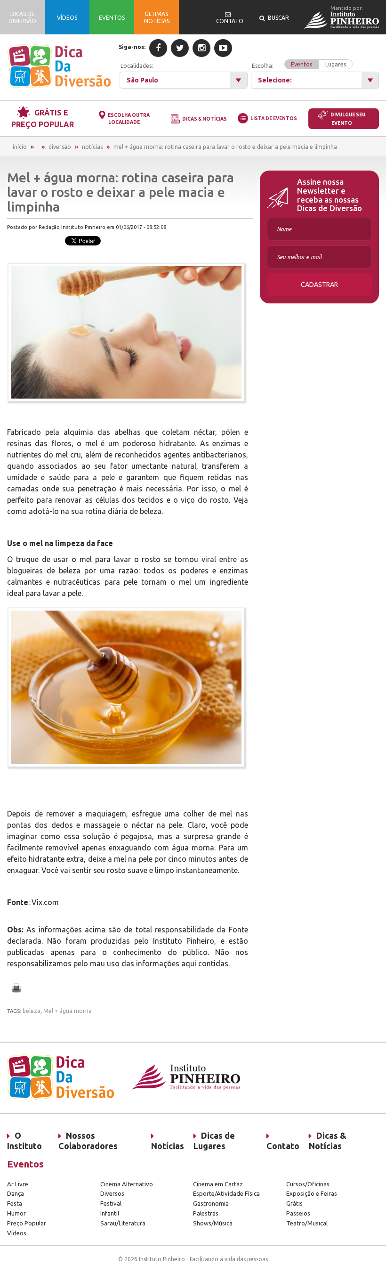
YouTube (223, 48)
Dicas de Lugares (214, 1141)
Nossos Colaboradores (88, 1141)
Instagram (201, 48)
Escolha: (299, 65)
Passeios (298, 1213)
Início (20, 147)
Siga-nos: (132, 47)
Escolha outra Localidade (129, 119)
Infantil (109, 1213)
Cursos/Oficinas (308, 1184)
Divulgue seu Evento (347, 119)
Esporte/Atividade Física (226, 1193)
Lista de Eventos (273, 118)
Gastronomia (211, 1203)
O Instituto (24, 1141)
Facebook (158, 48)
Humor (16, 1213)
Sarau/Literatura (122, 1223)
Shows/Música (213, 1223)
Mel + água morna (67, 1011)
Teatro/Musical (307, 1223)
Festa (14, 1203)
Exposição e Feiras (311, 1193)
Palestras (205, 1213)
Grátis (294, 1203)
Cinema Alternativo (126, 1184)
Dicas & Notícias (204, 119)
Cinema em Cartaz (218, 1184)
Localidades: (137, 66)
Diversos (112, 1193)
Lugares (335, 64)
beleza (31, 1011)
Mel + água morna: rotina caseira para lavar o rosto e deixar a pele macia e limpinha (225, 147)
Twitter (180, 48)
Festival (110, 1203)
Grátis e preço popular (42, 118)
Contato (282, 1146)
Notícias (92, 147)
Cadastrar (319, 284)
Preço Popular (26, 1223)
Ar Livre (17, 1184)
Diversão (59, 147)
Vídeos (16, 1233)
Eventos (301, 64)
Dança (15, 1193)
